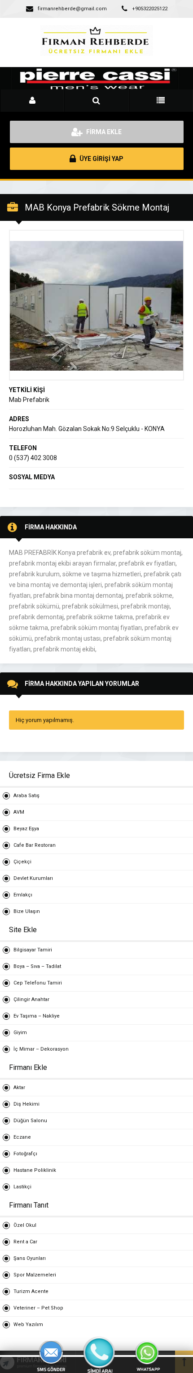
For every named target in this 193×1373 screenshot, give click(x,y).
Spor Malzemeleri (34, 1275)
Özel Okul (24, 1225)
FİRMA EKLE (103, 131)
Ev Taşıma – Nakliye (36, 1016)
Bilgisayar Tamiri (32, 950)
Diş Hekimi (26, 1104)
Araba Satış (26, 795)
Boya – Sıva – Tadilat (37, 966)
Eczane (22, 1137)
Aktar (19, 1087)
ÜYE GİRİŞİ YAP (100, 158)
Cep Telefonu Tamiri (37, 983)
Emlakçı (22, 895)
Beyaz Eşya (26, 829)
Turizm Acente (30, 1291)
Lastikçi (22, 1187)
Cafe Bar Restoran (34, 845)
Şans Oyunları (29, 1258)
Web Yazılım (28, 1324)
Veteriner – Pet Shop (38, 1308)
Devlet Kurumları (33, 878)
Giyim (20, 1032)
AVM (18, 812)
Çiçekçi (22, 862)
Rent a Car (25, 1242)
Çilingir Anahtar (31, 999)
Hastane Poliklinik (34, 1170)
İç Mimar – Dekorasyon (41, 1049)
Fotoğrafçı (25, 1154)
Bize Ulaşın (26, 911)
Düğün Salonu (30, 1121)
